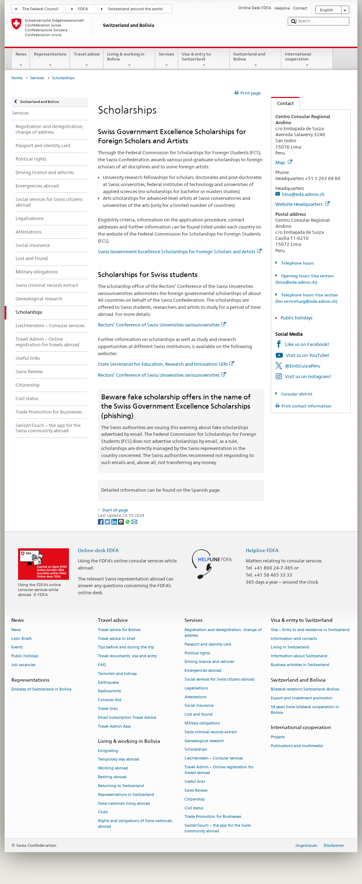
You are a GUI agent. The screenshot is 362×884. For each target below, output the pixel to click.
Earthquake (108, 682)
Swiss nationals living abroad (124, 803)
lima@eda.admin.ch (303, 194)
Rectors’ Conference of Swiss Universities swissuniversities (159, 325)
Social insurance (199, 706)
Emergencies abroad (203, 671)
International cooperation (298, 56)
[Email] (134, 521)
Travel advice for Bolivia (119, 630)
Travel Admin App (114, 726)
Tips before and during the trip (126, 647)
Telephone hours (297, 263)
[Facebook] (101, 521)
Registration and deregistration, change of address (223, 633)
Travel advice (87, 54)
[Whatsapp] (128, 521)
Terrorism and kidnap (117, 673)
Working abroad (113, 768)
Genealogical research (204, 741)
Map (280, 162)
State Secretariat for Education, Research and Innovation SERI (163, 364)
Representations (50, 54)
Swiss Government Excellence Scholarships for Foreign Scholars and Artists (176, 251)
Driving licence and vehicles (209, 662)
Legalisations (196, 688)
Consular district (296, 394)
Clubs (103, 812)
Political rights (197, 653)
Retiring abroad (112, 777)
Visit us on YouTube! (307, 355)
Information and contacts (294, 638)
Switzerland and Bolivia (249, 56)
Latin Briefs (21, 638)
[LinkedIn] (114, 521)
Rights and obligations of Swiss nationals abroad (135, 824)
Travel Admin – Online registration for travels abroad (219, 770)
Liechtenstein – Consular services (214, 758)
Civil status (194, 808)
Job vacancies (23, 665)
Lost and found (198, 714)
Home (16, 78)
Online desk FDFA (98, 550)
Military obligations (202, 723)
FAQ (102, 665)
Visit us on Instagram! (308, 376)
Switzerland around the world (135, 9)
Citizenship (195, 799)
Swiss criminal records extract (211, 732)
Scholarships (196, 749)
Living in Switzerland (290, 647)
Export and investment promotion (302, 698)
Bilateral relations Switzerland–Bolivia (305, 689)
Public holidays (297, 317)
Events (17, 647)
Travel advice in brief (116, 638)
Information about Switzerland (299, 656)
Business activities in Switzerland (300, 665)
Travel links (108, 708)
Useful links (195, 781)
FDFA (83, 9)
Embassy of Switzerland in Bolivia (41, 689)
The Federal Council (40, 9)
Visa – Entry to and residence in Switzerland (310, 630)
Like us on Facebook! (307, 344)
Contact (282, 103)
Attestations (195, 697)
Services (166, 54)
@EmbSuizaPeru (302, 366)
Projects (278, 737)
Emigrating (108, 751)
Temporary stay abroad (118, 759)
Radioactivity (109, 691)
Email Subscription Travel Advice (127, 717)
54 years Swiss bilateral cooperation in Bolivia (305, 710)
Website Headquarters (299, 204)
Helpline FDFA (262, 550)
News (21, 54)
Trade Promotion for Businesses (213, 817)
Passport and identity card (208, 644)
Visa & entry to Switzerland (196, 56)
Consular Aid (109, 700)
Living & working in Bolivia (125, 56)
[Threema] (121, 521)
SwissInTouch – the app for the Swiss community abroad (218, 829)
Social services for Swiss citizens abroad (220, 679)
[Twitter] (108, 521)
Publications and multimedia (297, 746)
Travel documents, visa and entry (127, 656)
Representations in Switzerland (126, 794)
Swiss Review (196, 790)
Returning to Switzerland (121, 786)
